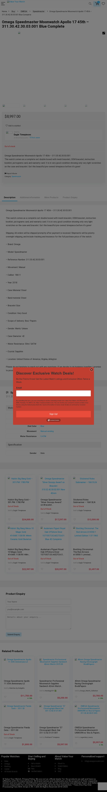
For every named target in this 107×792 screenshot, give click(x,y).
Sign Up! (53, 414)
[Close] (91, 369)
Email (19, 388)
